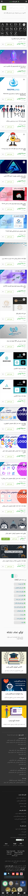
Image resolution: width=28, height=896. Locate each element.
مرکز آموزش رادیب (22, 834)
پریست (22, 615)
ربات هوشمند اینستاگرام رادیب (20, 816)
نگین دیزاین (19, 536)
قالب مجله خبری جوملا (21, 752)
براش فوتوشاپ (20, 611)
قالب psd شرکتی (13, 770)
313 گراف (20, 42)
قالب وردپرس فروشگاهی (21, 740)
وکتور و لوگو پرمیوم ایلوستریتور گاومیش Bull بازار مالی (14, 286)
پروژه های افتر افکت (19, 603)
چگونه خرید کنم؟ (21, 851)
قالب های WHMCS (22, 780)
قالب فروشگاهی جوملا (21, 750)
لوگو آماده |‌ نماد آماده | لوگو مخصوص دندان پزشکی (14, 506)
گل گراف (20, 70)
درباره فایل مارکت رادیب (21, 798)
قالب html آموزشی (11, 762)
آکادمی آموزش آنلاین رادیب (20, 819)
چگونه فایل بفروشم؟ (18, 852)
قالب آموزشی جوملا (12, 752)
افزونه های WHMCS (13, 780)
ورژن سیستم (14, 855)
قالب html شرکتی (12, 760)
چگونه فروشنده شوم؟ (11, 851)
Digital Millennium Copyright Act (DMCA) (14, 877)
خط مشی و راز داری (18, 854)
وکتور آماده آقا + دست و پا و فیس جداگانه (16, 121)
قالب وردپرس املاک (22, 744)
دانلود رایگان (5, 539)
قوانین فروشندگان (22, 803)
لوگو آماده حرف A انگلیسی (20, 396)
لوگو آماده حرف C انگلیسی (20, 368)
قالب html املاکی (22, 764)
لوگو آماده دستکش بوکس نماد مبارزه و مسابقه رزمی (14, 258)
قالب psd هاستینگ (12, 772)
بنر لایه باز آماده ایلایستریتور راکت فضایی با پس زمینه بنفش (15, 67)
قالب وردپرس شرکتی (11, 740)
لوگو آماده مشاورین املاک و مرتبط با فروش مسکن (14, 561)
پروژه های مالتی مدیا (19, 607)
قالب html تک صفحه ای (21, 762)
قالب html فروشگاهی (21, 760)
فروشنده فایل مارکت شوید (20, 829)
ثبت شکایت (9, 852)
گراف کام (20, 316)
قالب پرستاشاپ (12, 782)
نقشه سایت (9, 854)
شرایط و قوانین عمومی (21, 801)
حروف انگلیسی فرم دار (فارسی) (19, 38)
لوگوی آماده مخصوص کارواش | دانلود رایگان (16, 533)
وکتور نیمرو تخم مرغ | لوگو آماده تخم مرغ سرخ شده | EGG (13, 149)
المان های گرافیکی (20, 588)
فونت (22, 622)
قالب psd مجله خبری (21, 772)
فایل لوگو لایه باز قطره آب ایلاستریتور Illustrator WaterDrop (14, 94)
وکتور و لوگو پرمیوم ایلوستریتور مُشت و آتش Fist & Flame (14, 204)
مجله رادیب (23, 822)
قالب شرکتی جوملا (12, 750)
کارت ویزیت (21, 584)
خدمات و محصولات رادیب (20, 813)
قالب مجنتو (6, 782)
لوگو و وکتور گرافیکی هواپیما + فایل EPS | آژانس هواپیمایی (15, 176)
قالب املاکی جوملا (22, 754)
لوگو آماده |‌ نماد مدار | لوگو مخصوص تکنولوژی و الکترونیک (15, 424)
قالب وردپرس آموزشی (10, 742)
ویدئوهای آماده (20, 618)
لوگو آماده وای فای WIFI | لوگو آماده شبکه (16, 341)
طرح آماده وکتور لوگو (21, 313)
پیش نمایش (9, 44)
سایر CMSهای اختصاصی (21, 782)
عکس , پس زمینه (20, 599)
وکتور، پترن (21, 595)
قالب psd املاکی (22, 774)
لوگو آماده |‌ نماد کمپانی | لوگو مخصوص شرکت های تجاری (14, 451)
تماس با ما (24, 832)
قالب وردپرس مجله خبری (21, 742)
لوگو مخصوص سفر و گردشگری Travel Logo (16, 231)
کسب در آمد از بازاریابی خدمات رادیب (18, 837)
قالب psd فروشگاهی (21, 770)
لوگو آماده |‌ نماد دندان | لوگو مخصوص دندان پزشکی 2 (13, 478)
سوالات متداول (23, 806)
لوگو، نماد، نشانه (20, 592)
